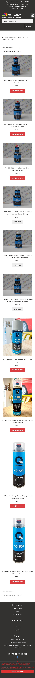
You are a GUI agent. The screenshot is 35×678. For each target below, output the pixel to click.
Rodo (17, 611)
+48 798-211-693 (20, 639)
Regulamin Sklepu (17, 608)
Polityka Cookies (17, 614)
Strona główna (8, 37)
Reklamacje (17, 627)
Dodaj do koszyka (17, 90)
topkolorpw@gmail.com (19, 642)
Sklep (14, 37)
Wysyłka (17, 630)
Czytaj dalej (17, 222)
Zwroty (18, 624)
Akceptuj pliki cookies (17, 671)
